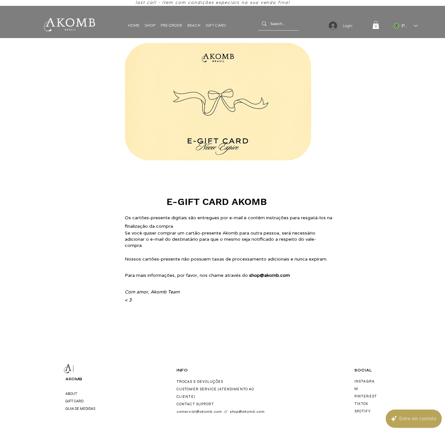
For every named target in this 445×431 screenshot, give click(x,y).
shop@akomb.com (269, 275)
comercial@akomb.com (199, 412)
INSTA (360, 381)
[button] (375, 25)
